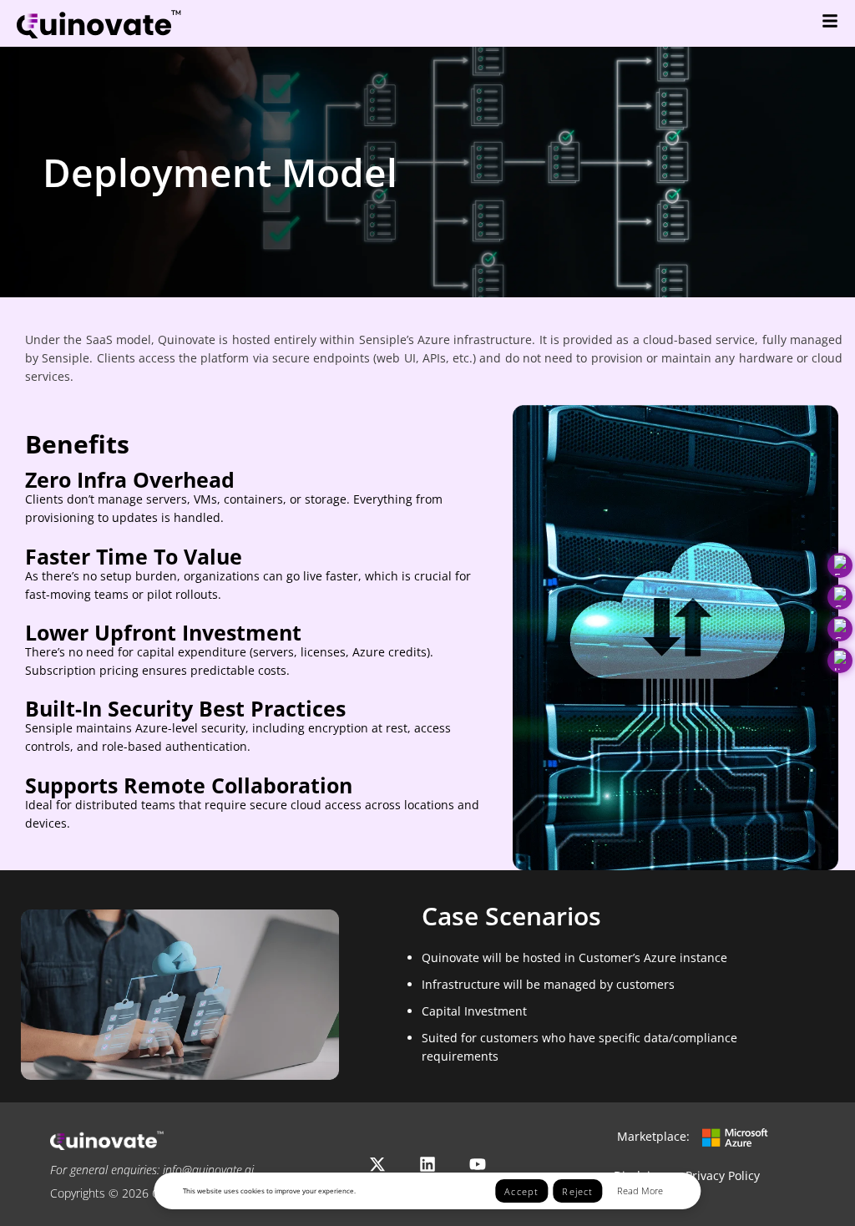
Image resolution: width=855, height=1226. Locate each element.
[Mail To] (839, 565)
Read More (640, 1190)
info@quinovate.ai (208, 1170)
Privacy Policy (723, 1175)
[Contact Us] (839, 628)
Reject (577, 1191)
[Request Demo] (839, 597)
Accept (521, 1191)
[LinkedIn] (839, 660)
